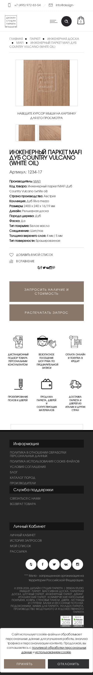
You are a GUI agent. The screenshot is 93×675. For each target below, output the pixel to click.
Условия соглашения (28, 466)
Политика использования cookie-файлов (44, 461)
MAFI (20, 42)
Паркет (35, 38)
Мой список (20, 546)
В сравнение (25, 261)
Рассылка (18, 551)
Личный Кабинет (22, 535)
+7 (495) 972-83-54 (27, 5)
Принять (25, 664)
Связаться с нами (25, 498)
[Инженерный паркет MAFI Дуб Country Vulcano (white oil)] (27, 132)
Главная (16, 38)
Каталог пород (22, 477)
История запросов (26, 540)
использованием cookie (53, 652)
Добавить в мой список (34, 255)
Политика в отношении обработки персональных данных (38, 454)
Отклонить (68, 664)
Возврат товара (23, 504)
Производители (23, 483)
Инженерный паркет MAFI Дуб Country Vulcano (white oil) (42, 44)
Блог (14, 472)
